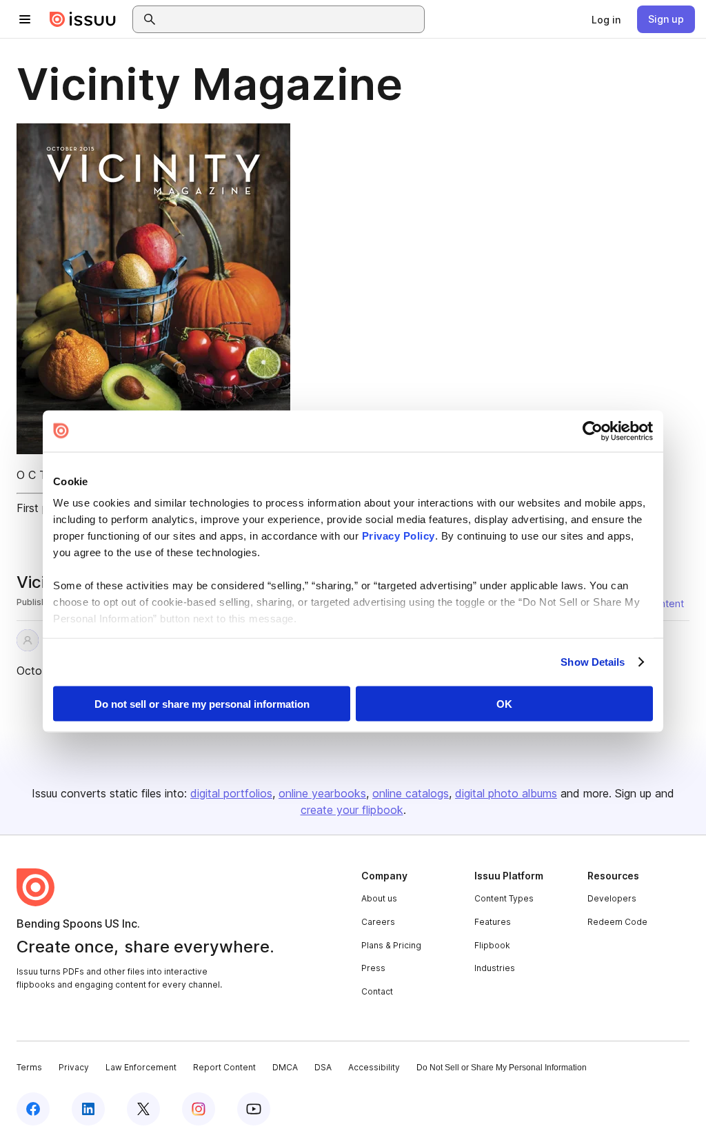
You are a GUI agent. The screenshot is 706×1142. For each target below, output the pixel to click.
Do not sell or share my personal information (202, 703)
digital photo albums (506, 793)
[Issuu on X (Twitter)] (143, 1108)
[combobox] (290, 19)
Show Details (593, 662)
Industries (494, 968)
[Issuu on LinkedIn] (88, 1108)
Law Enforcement (140, 1067)
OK (504, 703)
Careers (378, 922)
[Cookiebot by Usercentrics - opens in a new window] (592, 430)
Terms (29, 1067)
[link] (606, 19)
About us (379, 898)
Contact (377, 991)
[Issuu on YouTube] (253, 1108)
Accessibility (374, 1067)
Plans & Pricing (391, 945)
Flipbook (492, 945)
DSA (323, 1067)
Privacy (74, 1067)
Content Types (504, 898)
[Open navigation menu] (25, 19)
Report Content (224, 1067)
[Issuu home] (82, 19)
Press (373, 968)
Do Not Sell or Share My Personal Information (501, 1067)
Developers (611, 898)
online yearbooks (322, 793)
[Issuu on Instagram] (198, 1108)
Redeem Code (617, 922)
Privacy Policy (398, 536)
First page (42, 508)
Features (492, 922)
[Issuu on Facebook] (33, 1108)
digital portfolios (231, 793)
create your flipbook (352, 810)
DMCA (285, 1067)
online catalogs (410, 793)
